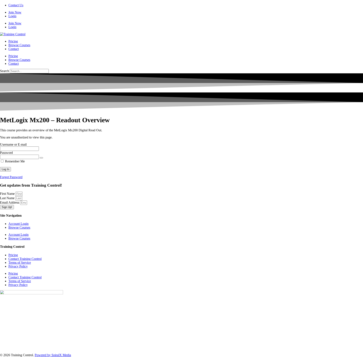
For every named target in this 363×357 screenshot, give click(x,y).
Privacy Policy (18, 266)
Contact (13, 49)
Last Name (7, 198)
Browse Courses (19, 45)
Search (4, 71)
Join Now (14, 12)
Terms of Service (19, 262)
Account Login (18, 223)
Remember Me (14, 161)
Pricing (13, 41)
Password (6, 152)
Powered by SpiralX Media (53, 355)
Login (12, 16)
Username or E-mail (13, 144)
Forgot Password (11, 177)
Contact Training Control (25, 259)
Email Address (10, 202)
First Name (8, 193)
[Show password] (41, 157)
